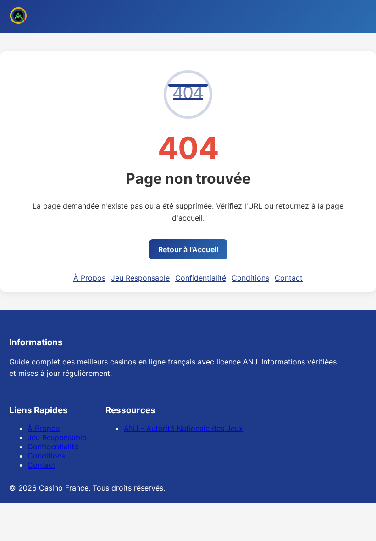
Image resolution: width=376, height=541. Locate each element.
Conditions (250, 277)
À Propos (89, 277)
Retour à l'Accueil (188, 249)
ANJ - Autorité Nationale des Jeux (183, 428)
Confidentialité (200, 277)
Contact (289, 277)
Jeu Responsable (140, 277)
